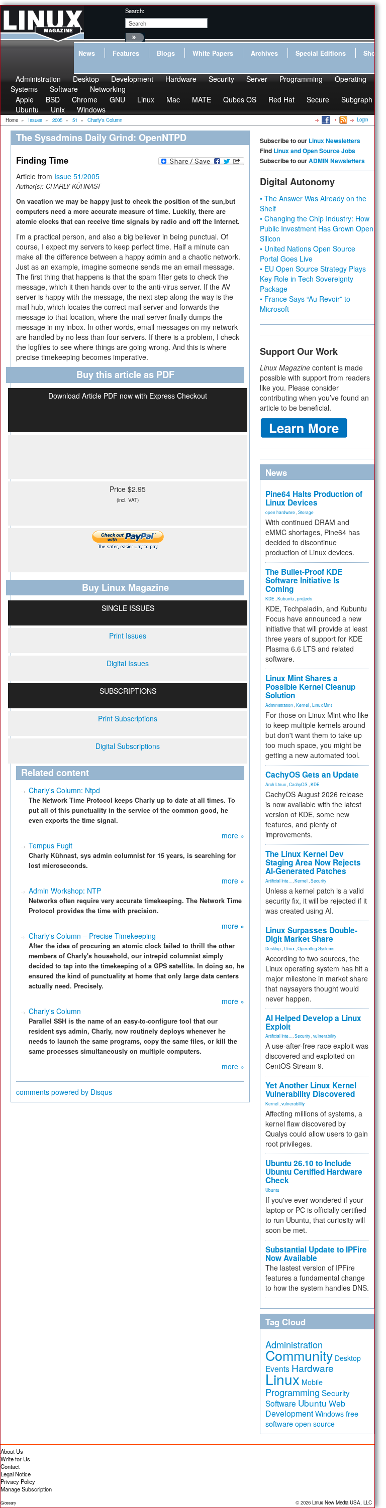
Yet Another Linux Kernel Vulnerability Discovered (310, 1089)
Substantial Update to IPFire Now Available (316, 1254)
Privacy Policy (18, 1481)
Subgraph (356, 99)
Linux (145, 99)
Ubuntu (27, 109)
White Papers (212, 53)
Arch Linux (275, 784)
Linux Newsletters (334, 140)
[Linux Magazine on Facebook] (325, 119)
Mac (173, 99)
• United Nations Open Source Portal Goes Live (307, 253)
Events (277, 1368)
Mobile (312, 1382)
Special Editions (321, 53)
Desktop (273, 948)
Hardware (181, 79)
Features (126, 53)
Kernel (302, 705)
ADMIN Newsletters (337, 160)
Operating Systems (316, 948)
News (86, 53)
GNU (117, 99)
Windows (91, 109)
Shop (371, 53)
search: (134, 11)
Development (132, 79)
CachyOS (298, 784)
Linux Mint (322, 705)
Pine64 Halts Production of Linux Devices (313, 498)
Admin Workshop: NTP (65, 891)
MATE (201, 99)
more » (233, 835)
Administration (279, 705)
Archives (264, 53)
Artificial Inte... (278, 880)
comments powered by (64, 1092)
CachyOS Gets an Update (312, 774)
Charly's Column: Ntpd (64, 790)
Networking (108, 89)
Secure (318, 99)
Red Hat (281, 99)
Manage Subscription (26, 1489)
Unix (58, 109)
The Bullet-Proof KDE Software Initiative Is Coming (303, 580)
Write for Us (15, 1459)
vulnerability (324, 1036)
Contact (10, 1466)
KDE (269, 598)
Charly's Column (55, 1011)
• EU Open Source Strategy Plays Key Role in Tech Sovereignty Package (313, 279)
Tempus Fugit (50, 845)
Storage (306, 512)
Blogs (166, 53)
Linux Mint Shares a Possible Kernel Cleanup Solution (310, 687)
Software (64, 89)
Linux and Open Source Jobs (314, 150)
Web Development (305, 1408)
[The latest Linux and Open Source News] (342, 119)
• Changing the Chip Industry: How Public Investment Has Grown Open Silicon (316, 228)
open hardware (280, 512)
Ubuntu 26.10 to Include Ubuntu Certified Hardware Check (313, 1172)
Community (299, 1355)
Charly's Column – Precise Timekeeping (92, 936)
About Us (12, 1451)
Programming (301, 79)
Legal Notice (16, 1474)
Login (362, 119)
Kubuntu (285, 598)
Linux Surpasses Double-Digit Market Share (311, 934)
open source (315, 1424)
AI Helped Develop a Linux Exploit (313, 1022)
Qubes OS (239, 99)
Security (221, 79)
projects (304, 598)
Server (256, 79)
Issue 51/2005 (77, 176)
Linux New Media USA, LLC (342, 1502)
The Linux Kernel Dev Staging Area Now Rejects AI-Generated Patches (313, 862)
